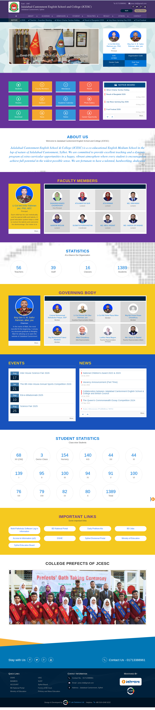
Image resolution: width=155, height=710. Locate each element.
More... (141, 116)
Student (76, 16)
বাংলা (126, 11)
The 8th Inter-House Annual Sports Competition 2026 (45, 384)
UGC (40, 678)
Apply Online (140, 11)
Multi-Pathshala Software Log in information (24, 530)
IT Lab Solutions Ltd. (76, 702)
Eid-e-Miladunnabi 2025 (31, 395)
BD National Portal (60, 529)
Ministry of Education (131, 538)
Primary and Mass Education (49, 691)
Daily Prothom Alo (95, 529)
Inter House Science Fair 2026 (35, 373)
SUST (40, 681)
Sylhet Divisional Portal (95, 538)
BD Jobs (130, 529)
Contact (137, 16)
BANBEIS (13, 681)
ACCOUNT (14, 684)
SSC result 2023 (91, 373)
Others (121, 16)
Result (106, 16)
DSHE (60, 538)
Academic (46, 16)
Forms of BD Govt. (45, 688)
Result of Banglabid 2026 (90, 20)
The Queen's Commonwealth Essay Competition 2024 (109, 409)
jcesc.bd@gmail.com (86, 683)
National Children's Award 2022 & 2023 (102, 382)
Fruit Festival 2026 (139, 20)
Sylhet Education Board (24, 545)
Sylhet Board (43, 684)
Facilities (91, 16)
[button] (15, 46)
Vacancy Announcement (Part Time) (100, 391)
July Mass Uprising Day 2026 (115, 20)
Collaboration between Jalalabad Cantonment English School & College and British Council (113, 401)
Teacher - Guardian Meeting (36, 20)
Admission (61, 16)
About (30, 16)
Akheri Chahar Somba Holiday (64, 20)
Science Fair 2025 (29, 406)
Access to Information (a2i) (24, 538)
